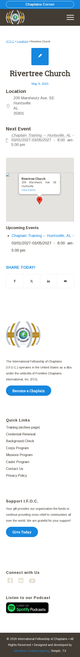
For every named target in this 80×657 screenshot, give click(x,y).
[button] (39, 200)
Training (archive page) (23, 427)
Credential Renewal (20, 434)
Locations (22, 41)
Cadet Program (17, 462)
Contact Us (14, 469)
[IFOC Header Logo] (16, 17)
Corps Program (17, 448)
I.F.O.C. (10, 41)
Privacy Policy (16, 475)
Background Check (20, 441)
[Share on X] (31, 281)
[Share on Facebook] (14, 281)
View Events (28, 190)
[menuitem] (68, 17)
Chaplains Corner (40, 4)
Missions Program (19, 455)
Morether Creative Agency (31, 651)
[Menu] (68, 17)
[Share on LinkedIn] (48, 281)
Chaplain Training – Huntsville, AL (41, 135)
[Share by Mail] (65, 281)
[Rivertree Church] (40, 56)
